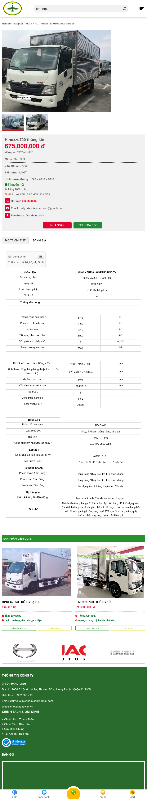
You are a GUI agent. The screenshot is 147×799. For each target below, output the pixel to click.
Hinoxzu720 (46, 24)
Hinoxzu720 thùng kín (64, 24)
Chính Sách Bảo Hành (17, 724)
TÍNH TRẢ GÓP (87, 225)
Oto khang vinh (35, 215)
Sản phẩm (18, 24)
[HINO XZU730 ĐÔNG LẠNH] (37, 588)
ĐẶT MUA (54, 628)
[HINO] (24, 652)
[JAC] (73, 652)
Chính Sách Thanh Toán (18, 719)
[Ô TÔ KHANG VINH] (12, 8)
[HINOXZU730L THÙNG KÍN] (110, 588)
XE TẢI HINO (32, 24)
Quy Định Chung (13, 728)
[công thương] (14, 746)
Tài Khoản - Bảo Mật (16, 733)
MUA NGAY (57, 225)
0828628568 (29, 200)
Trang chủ (6, 24)
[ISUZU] (122, 652)
